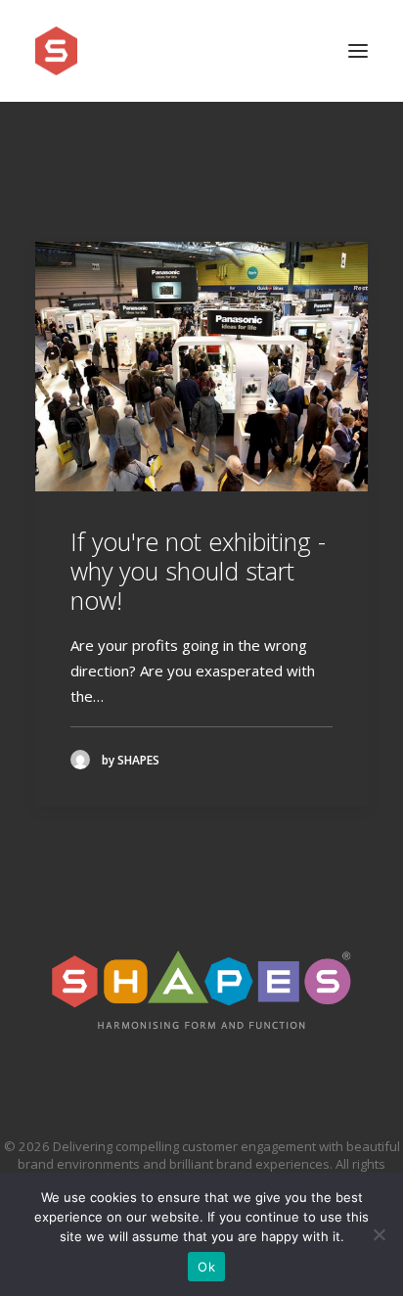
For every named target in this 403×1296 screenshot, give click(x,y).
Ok (206, 1266)
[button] (358, 51)
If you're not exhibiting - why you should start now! (198, 571)
